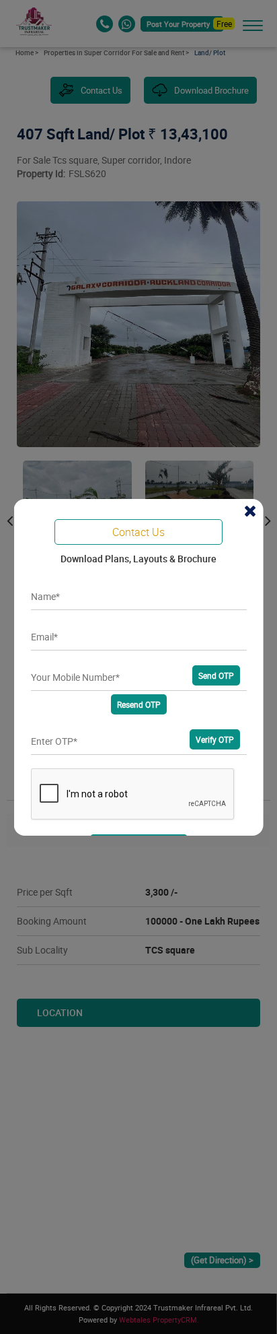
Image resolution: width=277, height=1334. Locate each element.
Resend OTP (138, 704)
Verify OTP (214, 739)
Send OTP (215, 675)
